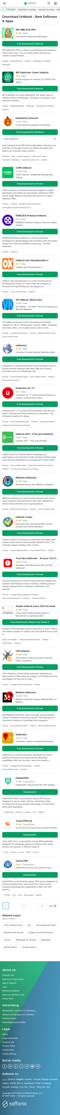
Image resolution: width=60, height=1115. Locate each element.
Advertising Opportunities (14, 1022)
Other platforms (11, 139)
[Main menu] (4, 3)
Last (51, 906)
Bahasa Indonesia (50, 1079)
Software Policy (9, 1018)
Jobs (4, 987)
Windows (5, 156)
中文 (48, 1087)
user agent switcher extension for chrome (17, 207)
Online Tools (7, 998)
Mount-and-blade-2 (10, 639)
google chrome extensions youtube (16, 425)
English (20, 1079)
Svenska (14, 1087)
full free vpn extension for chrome (25, 469)
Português (46, 1083)
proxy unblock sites (18, 292)
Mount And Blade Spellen (30, 639)
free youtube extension (20, 421)
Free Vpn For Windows (11, 160)
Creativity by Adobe (27, 9)
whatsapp (6, 64)
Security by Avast (46, 9)
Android (5, 61)
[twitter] (21, 1066)
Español (28, 1079)
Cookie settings (9, 1053)
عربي (4, 1079)
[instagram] (10, 1066)
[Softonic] (30, 3)
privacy (36, 852)
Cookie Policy (8, 1050)
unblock (27, 61)
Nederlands (29, 1083)
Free (6, 852)
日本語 (13, 1083)
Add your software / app (13, 994)
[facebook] (4, 1066)
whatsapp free (16, 61)
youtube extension (47, 421)
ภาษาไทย (24, 1087)
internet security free (30, 160)
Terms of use (8, 1042)
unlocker (17, 643)
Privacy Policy (8, 1046)
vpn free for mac (39, 156)
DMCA (5, 1034)
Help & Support (9, 983)
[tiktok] (15, 1066)
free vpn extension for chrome (41, 465)
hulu (20, 895)
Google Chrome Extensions (29, 204)
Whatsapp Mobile (17, 106)
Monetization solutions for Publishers (18, 1010)
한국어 (20, 1083)
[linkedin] (27, 1066)
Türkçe (32, 1087)
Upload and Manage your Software (18, 1014)
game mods (7, 643)
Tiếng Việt (40, 1087)
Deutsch (11, 1079)
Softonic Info (8, 975)
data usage (28, 895)
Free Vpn (18, 812)
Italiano (5, 1083)
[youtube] (32, 1066)
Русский (5, 1087)
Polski (38, 1083)
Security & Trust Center (12, 979)
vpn (34, 812)
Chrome (5, 204)
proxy (21, 852)
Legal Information (10, 1038)
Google (27, 812)
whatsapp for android (41, 61)
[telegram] (38, 1066)
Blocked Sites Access (47, 333)
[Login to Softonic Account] (55, 3)
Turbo (28, 852)
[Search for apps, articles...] (48, 3)
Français (37, 1079)
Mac (13, 156)
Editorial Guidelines (10, 990)
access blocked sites (19, 333)
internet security (23, 156)
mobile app (8, 812)
